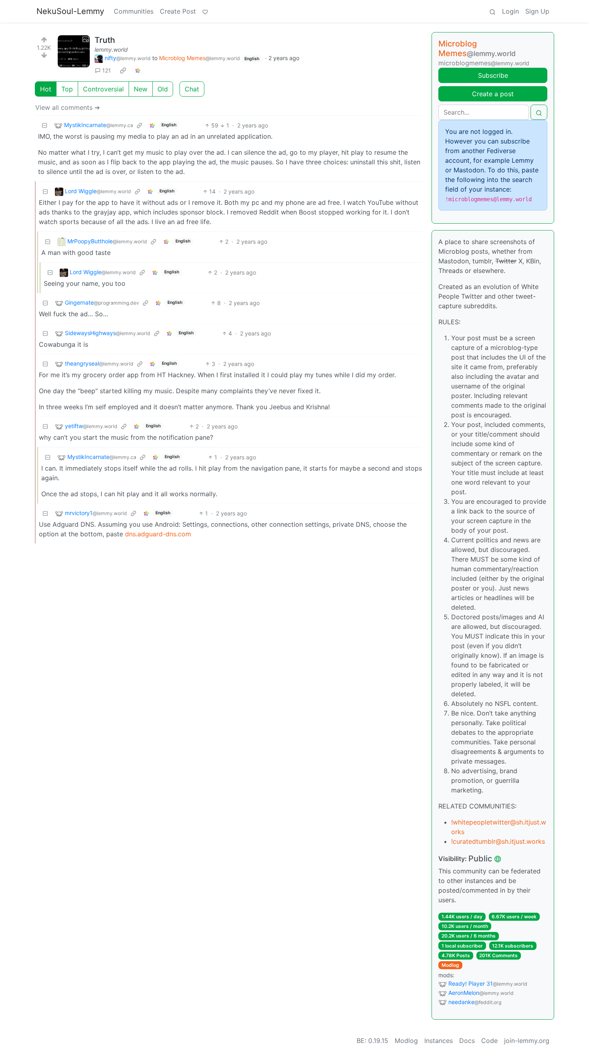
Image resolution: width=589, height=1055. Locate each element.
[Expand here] (74, 51)
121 (106, 70)
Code (489, 1041)
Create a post (493, 94)
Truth (105, 40)
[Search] (492, 11)
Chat (192, 89)
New (140, 89)
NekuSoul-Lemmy (70, 11)
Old (162, 89)
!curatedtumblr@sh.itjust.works (498, 841)
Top (67, 89)
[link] (123, 70)
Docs (467, 1041)
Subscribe (493, 75)
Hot (45, 89)
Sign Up (537, 11)
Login (510, 11)
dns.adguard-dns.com (158, 534)
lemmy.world (111, 49)
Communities (133, 11)
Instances (438, 1041)
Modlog (450, 965)
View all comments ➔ (67, 107)
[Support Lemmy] (205, 11)
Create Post (178, 11)
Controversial (103, 89)
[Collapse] (44, 125)
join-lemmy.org (526, 1041)
